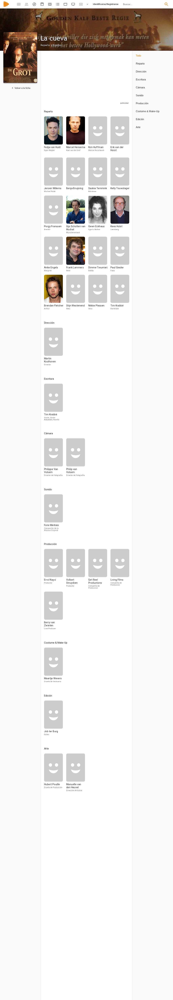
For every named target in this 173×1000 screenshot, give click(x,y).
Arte (138, 127)
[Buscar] (166, 4)
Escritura (141, 79)
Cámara (140, 87)
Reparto (140, 63)
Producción (142, 103)
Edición (140, 119)
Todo (138, 55)
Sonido (139, 95)
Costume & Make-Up (147, 111)
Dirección (141, 71)
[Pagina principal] (6, 6)
